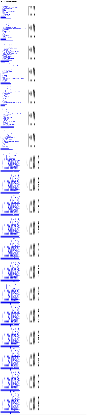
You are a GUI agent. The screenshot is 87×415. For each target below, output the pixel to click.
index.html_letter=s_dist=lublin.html (10, 377)
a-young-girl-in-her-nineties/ (8, 11)
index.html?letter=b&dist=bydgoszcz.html (10, 170)
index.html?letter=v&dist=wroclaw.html (10, 264)
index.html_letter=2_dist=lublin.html (10, 291)
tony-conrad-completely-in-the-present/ (10, 141)
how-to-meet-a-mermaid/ (6, 54)
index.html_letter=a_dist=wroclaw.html (10, 298)
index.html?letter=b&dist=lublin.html (10, 172)
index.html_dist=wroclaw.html (8, 288)
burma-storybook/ (5, 23)
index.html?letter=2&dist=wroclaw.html (10, 164)
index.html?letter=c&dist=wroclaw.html (10, 178)
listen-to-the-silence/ (6, 69)
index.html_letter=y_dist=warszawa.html (10, 407)
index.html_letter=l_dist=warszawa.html (10, 349)
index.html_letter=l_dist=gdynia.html (10, 348)
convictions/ (4, 32)
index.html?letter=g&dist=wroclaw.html (10, 197)
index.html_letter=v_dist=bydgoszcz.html (10, 390)
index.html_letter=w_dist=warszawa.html (10, 397)
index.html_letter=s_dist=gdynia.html (10, 376)
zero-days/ (3, 154)
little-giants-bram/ (5, 70)
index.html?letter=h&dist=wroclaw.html (10, 202)
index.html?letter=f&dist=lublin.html (10, 191)
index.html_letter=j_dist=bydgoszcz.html (10, 337)
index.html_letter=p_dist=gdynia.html (10, 367)
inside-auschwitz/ (5, 59)
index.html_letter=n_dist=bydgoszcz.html (10, 356)
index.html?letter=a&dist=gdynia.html (10, 166)
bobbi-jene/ (3, 21)
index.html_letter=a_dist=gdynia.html (10, 295)
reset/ (2, 99)
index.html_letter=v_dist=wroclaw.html (10, 393)
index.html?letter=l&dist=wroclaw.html (10, 221)
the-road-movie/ (4, 130)
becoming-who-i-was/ (5, 19)
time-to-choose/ (4, 138)
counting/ (3, 34)
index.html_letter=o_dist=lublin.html (10, 363)
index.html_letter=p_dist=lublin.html (10, 368)
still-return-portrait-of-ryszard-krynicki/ (11, 113)
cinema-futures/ (4, 30)
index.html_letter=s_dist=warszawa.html (10, 378)
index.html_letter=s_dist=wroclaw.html (10, 379)
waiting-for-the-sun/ (6, 147)
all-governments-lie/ (6, 14)
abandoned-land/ (4, 12)
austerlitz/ (3, 17)
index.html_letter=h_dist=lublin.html (10, 329)
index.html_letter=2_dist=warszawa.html (10, 292)
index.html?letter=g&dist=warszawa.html (10, 196)
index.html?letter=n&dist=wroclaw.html (10, 231)
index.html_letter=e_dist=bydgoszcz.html (10, 313)
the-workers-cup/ (5, 135)
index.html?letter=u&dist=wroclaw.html (10, 260)
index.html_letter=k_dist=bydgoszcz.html (10, 342)
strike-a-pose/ (4, 115)
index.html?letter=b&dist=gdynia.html (10, 171)
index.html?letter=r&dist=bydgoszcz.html (10, 241)
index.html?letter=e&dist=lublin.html (10, 186)
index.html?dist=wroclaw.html (8, 159)
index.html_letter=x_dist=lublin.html (10, 401)
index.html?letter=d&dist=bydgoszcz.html (10, 179)
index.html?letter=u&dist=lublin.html (10, 258)
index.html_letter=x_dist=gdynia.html (10, 400)
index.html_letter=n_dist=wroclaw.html (10, 360)
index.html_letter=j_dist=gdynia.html (10, 338)
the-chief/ (3, 116)
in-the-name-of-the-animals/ (7, 58)
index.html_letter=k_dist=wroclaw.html (10, 346)
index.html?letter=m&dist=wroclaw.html (10, 226)
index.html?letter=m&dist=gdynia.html (10, 223)
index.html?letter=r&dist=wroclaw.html (10, 245)
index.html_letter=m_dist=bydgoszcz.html (10, 351)
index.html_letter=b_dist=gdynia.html (10, 300)
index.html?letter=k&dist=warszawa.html (10, 216)
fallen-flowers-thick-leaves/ (8, 44)
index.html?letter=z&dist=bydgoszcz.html (10, 280)
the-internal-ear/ (5, 122)
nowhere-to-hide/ (5, 88)
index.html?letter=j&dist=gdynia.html (10, 209)
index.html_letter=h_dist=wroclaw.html (10, 331)
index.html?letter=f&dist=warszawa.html (10, 192)
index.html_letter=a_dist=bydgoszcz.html (10, 294)
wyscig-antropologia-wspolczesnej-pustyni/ (11, 153)
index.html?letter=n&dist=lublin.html (10, 229)
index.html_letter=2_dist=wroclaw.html (10, 293)
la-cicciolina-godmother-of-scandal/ (9, 65)
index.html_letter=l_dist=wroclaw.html (10, 350)
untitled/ (3, 144)
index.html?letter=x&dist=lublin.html (10, 272)
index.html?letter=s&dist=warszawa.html (10, 249)
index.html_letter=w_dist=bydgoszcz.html (10, 394)
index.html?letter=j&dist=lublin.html (10, 210)
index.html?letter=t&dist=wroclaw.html (10, 255)
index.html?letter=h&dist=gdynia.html (10, 199)
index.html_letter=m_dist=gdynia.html (10, 352)
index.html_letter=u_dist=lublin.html (10, 387)
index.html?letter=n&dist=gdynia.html (10, 228)
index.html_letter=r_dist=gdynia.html (10, 371)
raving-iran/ (4, 98)
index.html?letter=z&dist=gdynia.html (10, 281)
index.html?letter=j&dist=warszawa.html (10, 211)
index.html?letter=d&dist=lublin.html (10, 181)
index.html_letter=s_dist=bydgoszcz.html (10, 375)
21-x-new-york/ (4, 6)
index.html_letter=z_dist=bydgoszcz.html (10, 409)
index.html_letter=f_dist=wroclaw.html (10, 322)
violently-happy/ (5, 146)
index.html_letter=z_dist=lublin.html (10, 411)
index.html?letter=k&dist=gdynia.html (10, 214)
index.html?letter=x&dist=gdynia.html (10, 271)
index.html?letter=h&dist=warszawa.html (10, 201)
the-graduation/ (4, 119)
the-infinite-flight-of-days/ (8, 121)
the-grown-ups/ (4, 120)
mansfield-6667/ (4, 76)
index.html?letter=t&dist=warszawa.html (10, 254)
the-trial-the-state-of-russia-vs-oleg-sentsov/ (12, 133)
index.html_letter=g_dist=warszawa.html (10, 326)
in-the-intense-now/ (5, 57)
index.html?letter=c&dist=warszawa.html (10, 177)
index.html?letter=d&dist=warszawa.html (10, 182)
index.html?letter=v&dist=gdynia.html (10, 261)
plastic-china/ (4, 94)
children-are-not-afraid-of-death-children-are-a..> (13, 28)
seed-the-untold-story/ (6, 108)
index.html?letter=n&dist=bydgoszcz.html (10, 227)
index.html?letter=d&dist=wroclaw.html (10, 183)
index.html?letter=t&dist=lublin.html (10, 253)
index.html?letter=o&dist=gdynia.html (10, 233)
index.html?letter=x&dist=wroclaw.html (10, 274)
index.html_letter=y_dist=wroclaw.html (10, 408)
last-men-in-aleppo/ (5, 66)
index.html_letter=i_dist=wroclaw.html (10, 336)
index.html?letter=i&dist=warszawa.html (10, 206)
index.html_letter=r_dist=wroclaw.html (10, 374)
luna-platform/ (4, 72)
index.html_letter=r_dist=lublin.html (10, 372)
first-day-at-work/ (5, 45)
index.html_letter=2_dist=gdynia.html (10, 290)
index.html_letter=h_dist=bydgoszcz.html (10, 327)
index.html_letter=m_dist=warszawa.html (10, 354)
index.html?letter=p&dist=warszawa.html (10, 239)
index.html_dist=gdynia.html (7, 285)
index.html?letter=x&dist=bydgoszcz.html (10, 270)
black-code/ (3, 20)
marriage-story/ (4, 79)
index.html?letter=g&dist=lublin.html (10, 195)
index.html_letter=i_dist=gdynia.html (10, 333)
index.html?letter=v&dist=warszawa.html (10, 263)
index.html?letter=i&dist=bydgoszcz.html (10, 203)
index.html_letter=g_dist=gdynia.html (10, 324)
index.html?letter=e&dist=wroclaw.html (10, 188)
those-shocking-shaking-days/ (8, 137)
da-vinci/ (3, 36)
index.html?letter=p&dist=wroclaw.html (10, 240)
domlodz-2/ (3, 39)
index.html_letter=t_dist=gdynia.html (10, 381)
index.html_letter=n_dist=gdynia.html (10, 357)
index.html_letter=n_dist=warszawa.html (10, 359)
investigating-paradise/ (6, 60)
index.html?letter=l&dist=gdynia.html (10, 218)
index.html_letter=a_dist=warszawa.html (10, 297)
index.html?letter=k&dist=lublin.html (10, 215)
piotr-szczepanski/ (5, 93)
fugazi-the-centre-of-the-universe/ (9, 48)
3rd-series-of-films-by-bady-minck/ (9, 7)
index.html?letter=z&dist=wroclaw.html (10, 283)
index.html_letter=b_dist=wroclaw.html (10, 303)
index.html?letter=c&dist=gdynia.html (10, 175)
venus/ (2, 145)
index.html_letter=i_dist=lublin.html (10, 334)
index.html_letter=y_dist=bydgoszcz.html (10, 404)
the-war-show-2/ (4, 134)
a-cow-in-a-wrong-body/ (6, 8)
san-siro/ (3, 106)
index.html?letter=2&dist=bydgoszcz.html (10, 160)
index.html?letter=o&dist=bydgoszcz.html (10, 232)
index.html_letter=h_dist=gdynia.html (10, 328)
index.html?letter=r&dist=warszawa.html (10, 244)
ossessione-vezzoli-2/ (6, 89)
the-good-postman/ (5, 118)
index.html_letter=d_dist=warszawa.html (10, 311)
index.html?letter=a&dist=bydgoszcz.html (10, 165)
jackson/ (3, 62)
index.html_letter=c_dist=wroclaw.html (10, 307)
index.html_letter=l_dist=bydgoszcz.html (10, 347)
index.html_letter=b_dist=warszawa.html (10, 302)
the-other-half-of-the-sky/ (7, 127)
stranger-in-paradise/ (6, 114)
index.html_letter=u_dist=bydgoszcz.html (10, 385)
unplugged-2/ (4, 143)
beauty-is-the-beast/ (6, 18)
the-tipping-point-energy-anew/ (8, 132)
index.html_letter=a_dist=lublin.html (10, 296)
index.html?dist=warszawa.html (8, 158)
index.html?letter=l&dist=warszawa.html (10, 220)
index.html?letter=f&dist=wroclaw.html (10, 193)
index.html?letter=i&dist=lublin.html (10, 205)
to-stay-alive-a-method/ (6, 139)
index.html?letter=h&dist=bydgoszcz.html (10, 198)
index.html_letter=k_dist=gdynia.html (10, 343)
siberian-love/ (4, 110)
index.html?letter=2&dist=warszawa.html (10, 163)
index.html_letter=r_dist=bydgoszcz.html (10, 370)
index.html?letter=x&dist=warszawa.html (10, 273)
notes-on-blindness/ (5, 85)
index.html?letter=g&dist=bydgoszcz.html (10, 194)
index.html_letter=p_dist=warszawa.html (10, 369)
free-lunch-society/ (5, 46)
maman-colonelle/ (5, 75)
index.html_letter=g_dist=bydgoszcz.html (10, 323)
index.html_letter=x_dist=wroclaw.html (10, 403)
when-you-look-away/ (5, 150)
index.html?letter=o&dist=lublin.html (10, 234)
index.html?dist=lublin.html (7, 157)
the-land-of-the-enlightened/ (8, 124)
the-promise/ (4, 129)
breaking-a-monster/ (5, 22)
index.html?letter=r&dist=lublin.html (10, 243)
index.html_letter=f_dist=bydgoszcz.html (10, 318)
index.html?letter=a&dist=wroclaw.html (10, 169)
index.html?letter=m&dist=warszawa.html (10, 225)
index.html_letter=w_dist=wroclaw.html (10, 398)
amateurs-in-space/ (5, 15)
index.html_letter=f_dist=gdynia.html (10, 319)
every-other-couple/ (5, 43)
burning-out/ (4, 24)
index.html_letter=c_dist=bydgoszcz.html (10, 304)
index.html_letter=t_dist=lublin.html (10, 382)
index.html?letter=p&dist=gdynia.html (10, 238)
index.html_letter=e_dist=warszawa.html (10, 316)
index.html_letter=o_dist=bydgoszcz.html (10, 361)
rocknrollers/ (4, 101)
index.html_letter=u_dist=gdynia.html (10, 386)
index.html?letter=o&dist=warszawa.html (10, 235)
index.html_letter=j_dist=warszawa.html (10, 340)
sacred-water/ (4, 104)
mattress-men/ (4, 80)
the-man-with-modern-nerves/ (7, 126)
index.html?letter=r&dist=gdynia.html (10, 242)
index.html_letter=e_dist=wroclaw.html (10, 317)
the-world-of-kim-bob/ (6, 136)
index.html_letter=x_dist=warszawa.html (10, 402)
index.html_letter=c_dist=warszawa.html (10, 306)
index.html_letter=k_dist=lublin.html (10, 344)
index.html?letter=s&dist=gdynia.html (10, 247)
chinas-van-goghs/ (5, 29)
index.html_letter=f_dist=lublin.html (10, 320)
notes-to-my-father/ (5, 87)
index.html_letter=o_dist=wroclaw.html (10, 365)
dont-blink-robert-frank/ (7, 40)
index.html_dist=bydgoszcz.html (8, 284)
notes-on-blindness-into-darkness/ (9, 86)
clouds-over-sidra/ (5, 31)
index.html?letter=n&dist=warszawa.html (10, 230)
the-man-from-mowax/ (5, 125)
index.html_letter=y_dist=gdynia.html (10, 405)
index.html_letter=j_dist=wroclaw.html (10, 341)
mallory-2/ (3, 74)
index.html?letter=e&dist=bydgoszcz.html (10, 184)
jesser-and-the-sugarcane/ (7, 63)
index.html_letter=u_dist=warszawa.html (10, 388)
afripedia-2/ (4, 13)
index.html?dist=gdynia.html (7, 156)
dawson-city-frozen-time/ (7, 37)
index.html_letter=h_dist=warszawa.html (10, 330)
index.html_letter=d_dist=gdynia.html (10, 309)
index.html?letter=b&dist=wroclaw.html (10, 173)
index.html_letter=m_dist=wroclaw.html (10, 355)
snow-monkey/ (4, 111)
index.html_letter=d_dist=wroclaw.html (10, 312)
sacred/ (2, 103)
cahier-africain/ (5, 25)
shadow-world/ (4, 109)
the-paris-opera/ (5, 128)
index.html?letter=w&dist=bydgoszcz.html (10, 265)
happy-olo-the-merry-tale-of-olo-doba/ (10, 51)
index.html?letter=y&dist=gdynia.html (10, 276)
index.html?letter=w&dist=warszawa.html (10, 268)
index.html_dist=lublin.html (7, 286)
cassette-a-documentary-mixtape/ (8, 27)
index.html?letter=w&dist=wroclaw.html (10, 269)
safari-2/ (3, 105)
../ (1, 5)
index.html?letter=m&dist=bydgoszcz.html (10, 222)
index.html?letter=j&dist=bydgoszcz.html (10, 208)
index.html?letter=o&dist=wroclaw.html (10, 236)
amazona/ (3, 16)
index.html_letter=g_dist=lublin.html (10, 325)
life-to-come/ (4, 68)
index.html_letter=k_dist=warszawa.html (10, 345)
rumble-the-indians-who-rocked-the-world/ (11, 102)
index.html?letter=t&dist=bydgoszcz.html (10, 251)
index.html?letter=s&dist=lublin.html (10, 248)
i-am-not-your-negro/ (6, 55)
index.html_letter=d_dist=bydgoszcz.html (10, 308)
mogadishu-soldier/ (5, 82)
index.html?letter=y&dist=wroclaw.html (10, 279)
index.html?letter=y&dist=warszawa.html (10, 278)
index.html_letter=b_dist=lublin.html (10, 301)
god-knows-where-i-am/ (6, 50)
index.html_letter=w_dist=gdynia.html (10, 395)
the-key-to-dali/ (5, 123)
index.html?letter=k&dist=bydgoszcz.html (10, 213)
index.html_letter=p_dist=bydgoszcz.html (10, 366)
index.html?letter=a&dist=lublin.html (10, 167)
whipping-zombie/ (5, 151)
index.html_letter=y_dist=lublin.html (10, 406)
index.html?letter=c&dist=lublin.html (10, 176)
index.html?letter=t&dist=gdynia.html (10, 252)
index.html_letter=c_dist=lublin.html (10, 305)
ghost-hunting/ (4, 49)
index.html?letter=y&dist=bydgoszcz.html (10, 275)
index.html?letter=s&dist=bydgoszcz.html (10, 246)
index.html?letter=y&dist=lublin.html (10, 277)
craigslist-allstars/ (6, 35)
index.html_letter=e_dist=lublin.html (10, 315)
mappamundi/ (3, 77)
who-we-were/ (4, 152)
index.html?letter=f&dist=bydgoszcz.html (10, 189)
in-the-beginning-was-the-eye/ (8, 56)
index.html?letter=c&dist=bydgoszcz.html (10, 174)
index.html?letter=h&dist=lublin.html (10, 200)
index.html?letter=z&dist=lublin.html (10, 282)
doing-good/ (3, 38)
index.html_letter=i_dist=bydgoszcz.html (10, 332)
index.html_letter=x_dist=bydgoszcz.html (10, 399)
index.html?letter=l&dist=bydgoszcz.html (10, 217)
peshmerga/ (3, 90)
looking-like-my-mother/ (6, 71)
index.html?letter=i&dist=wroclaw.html (10, 207)
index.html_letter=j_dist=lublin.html (10, 339)
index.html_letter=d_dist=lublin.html (10, 310)
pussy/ (2, 97)
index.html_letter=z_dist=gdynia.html (10, 410)
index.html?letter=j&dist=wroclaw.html (10, 212)
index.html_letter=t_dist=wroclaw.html (10, 384)
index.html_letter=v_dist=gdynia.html (10, 391)
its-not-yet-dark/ (5, 61)
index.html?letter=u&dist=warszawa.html (10, 259)
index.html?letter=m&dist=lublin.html (10, 224)
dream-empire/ (4, 41)
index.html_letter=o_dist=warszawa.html (10, 364)
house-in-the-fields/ (6, 52)
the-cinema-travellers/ (6, 117)
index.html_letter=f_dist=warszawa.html (10, 321)
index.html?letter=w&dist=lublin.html (10, 267)
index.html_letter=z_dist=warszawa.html (10, 412)
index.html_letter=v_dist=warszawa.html (10, 392)
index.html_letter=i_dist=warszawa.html (10, 335)
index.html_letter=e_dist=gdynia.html (10, 314)
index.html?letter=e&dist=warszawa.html (10, 187)
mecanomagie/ (4, 81)
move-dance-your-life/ (6, 84)
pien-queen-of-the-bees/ (6, 92)
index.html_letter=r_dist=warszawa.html (10, 373)
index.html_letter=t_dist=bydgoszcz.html (10, 380)
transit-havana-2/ (5, 142)
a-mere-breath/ (4, 10)
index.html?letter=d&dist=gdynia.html (10, 180)
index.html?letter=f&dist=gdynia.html (10, 190)
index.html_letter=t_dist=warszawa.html (10, 383)
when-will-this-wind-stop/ (7, 149)
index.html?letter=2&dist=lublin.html (10, 162)
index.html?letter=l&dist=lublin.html (10, 219)
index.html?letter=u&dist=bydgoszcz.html (10, 256)
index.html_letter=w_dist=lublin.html (10, 396)
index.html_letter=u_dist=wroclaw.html (10, 389)
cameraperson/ (4, 26)
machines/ (3, 73)
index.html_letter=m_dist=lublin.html (10, 353)
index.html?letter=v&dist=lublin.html (10, 262)
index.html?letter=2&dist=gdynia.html (10, 161)
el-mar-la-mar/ (4, 42)
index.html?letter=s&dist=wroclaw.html (10, 250)
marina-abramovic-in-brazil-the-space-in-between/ (13, 78)
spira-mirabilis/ (5, 112)
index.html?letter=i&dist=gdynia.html (10, 204)
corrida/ (3, 33)
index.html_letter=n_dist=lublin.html (10, 358)
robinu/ (2, 100)
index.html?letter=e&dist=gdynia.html (10, 185)
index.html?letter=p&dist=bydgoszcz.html (10, 237)
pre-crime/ (3, 95)
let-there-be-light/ (5, 67)
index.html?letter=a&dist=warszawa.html (10, 168)
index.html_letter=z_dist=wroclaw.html (10, 413)
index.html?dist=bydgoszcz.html (8, 155)
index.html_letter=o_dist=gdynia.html (10, 362)
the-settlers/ (4, 131)
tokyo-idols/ (4, 140)
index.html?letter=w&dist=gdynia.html (10, 266)
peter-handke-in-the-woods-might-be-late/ (11, 91)
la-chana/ (3, 64)
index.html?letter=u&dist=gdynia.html (10, 257)
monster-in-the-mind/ (6, 83)
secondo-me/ (3, 107)
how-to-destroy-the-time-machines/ (9, 53)
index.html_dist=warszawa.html (8, 287)
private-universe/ (5, 96)
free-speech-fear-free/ (6, 47)
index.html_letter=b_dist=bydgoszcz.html (10, 299)
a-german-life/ (4, 9)
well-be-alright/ (5, 148)
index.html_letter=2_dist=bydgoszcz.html (10, 289)
